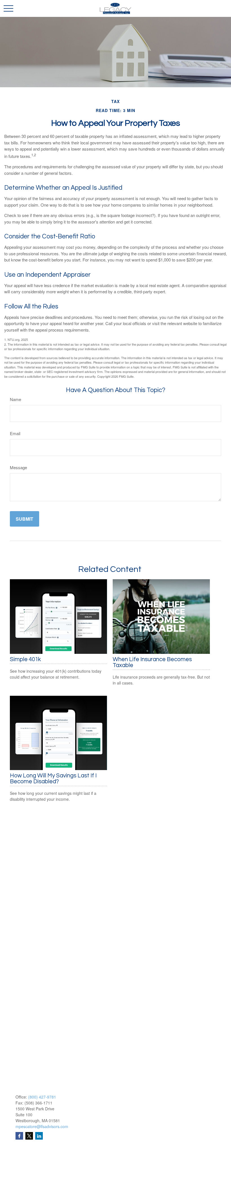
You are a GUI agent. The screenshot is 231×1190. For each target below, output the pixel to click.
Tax (18, 1187)
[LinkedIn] (39, 1136)
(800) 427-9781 (42, 1097)
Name (15, 399)
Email (15, 433)
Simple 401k (25, 659)
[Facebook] (19, 1136)
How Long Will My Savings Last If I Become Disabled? (53, 778)
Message (18, 467)
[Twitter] (29, 1136)
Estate (21, 1173)
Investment (25, 1166)
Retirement (25, 1159)
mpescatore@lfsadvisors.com (41, 1126)
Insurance (24, 1180)
